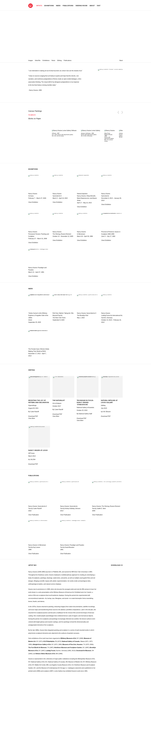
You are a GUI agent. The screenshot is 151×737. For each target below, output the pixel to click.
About (92, 5)
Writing (59, 60)
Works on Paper (34, 119)
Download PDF (33, 416)
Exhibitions (49, 5)
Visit (98, 5)
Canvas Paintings (35, 111)
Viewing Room (81, 5)
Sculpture (32, 115)
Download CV (117, 565)
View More (31, 418)
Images (30, 60)
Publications (68, 5)
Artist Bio (37, 60)
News (58, 5)
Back (121, 60)
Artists (39, 5)
